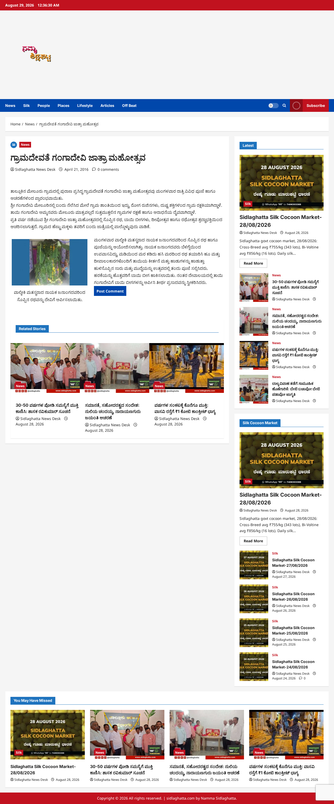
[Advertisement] (233, 54)
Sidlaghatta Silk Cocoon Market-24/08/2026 (254, 666)
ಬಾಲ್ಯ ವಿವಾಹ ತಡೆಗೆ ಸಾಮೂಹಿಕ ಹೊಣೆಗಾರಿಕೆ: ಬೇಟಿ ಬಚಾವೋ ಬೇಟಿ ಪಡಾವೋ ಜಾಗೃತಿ (254, 389)
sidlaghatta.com (180, 798)
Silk (26, 105)
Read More (255, 264)
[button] (284, 105)
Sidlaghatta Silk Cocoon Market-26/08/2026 (254, 598)
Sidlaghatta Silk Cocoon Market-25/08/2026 (254, 632)
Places (63, 105)
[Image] (13, 144)
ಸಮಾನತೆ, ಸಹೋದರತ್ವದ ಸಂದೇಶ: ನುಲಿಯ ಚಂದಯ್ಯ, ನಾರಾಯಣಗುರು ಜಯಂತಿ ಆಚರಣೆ (113, 411)
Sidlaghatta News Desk (35, 169)
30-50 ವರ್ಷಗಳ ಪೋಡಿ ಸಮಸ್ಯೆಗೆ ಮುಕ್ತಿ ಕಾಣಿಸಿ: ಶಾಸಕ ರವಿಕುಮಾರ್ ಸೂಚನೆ (254, 287)
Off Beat (129, 105)
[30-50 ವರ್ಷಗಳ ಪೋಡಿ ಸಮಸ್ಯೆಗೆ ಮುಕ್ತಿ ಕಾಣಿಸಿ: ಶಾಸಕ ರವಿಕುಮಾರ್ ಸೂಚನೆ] (47, 368)
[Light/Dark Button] (273, 105)
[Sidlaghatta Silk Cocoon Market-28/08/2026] (282, 183)
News (10, 105)
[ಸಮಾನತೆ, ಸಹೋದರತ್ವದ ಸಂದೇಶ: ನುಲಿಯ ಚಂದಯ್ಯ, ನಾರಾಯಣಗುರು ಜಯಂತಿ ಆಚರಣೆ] (117, 368)
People (44, 105)
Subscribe (316, 105)
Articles (107, 105)
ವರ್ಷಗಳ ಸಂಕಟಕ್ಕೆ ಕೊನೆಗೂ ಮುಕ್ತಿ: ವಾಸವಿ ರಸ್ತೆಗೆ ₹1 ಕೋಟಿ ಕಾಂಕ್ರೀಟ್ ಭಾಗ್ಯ (254, 355)
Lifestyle (85, 105)
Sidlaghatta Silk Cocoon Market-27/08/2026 (254, 565)
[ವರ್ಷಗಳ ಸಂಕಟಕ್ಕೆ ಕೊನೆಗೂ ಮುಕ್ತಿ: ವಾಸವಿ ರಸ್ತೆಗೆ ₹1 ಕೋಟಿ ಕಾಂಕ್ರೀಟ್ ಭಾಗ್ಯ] (186, 368)
